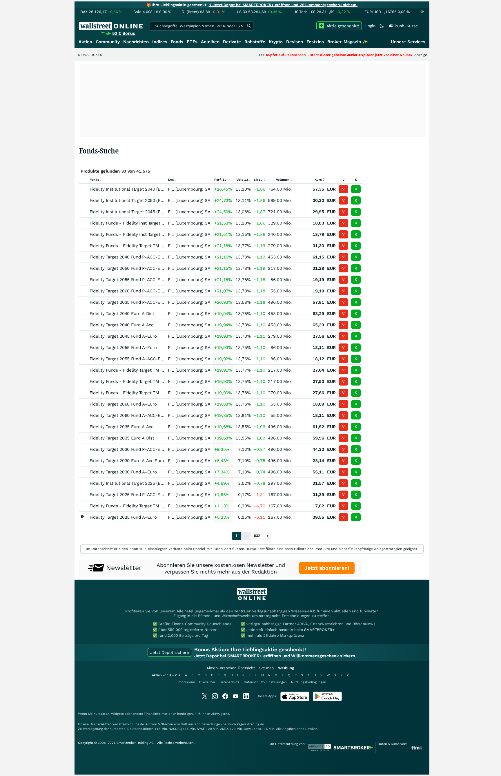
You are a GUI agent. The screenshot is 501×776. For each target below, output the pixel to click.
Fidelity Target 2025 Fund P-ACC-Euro (128, 494)
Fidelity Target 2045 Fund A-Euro (123, 336)
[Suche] (248, 25)
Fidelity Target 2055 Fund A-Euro (123, 347)
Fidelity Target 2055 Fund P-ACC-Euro (128, 279)
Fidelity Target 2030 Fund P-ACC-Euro (128, 449)
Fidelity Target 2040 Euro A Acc (121, 325)
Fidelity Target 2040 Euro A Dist (122, 313)
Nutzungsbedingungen (308, 682)
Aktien (85, 41)
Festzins (315, 41)
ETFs (192, 41)
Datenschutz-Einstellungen (265, 682)
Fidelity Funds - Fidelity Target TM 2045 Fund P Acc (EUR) (148, 245)
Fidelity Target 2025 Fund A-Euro (123, 517)
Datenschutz (229, 682)
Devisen (294, 41)
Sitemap (266, 668)
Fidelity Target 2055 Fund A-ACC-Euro (128, 358)
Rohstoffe (254, 41)
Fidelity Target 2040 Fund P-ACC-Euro (128, 257)
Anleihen (210, 41)
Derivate (232, 41)
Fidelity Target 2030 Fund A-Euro (123, 472)
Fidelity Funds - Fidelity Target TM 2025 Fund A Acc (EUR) (148, 506)
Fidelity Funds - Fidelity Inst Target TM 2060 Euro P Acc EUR (151, 234)
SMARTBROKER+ (319, 629)
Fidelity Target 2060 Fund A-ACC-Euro (128, 415)
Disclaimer (207, 682)
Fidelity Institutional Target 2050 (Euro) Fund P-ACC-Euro (148, 200)
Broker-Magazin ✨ (347, 41)
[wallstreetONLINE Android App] (327, 700)
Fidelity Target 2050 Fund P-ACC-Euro (128, 268)
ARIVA (215, 714)
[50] (268, 536)
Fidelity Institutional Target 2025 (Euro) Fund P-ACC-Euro (148, 483)
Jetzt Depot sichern (169, 652)
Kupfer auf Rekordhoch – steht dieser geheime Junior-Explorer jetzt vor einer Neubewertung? (324, 55)
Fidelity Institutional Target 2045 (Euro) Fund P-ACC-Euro (148, 211)
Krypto (276, 41)
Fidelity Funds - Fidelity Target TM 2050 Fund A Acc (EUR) (148, 370)
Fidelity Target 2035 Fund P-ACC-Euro (128, 302)
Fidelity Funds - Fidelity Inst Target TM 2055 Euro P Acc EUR (151, 223)
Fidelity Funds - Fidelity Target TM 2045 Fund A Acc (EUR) (148, 392)
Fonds (177, 41)
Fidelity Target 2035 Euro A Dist (122, 438)
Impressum (186, 682)
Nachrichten (136, 41)
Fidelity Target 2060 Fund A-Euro (123, 404)
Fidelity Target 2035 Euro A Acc (121, 426)
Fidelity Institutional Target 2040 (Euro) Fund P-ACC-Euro (148, 189)
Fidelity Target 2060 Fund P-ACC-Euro (128, 291)
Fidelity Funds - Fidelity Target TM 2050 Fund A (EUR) (144, 381)
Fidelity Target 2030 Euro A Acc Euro (127, 460)
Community (108, 41)
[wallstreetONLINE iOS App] (294, 700)
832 (257, 536)
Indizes (159, 41)
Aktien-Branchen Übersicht (230, 668)
